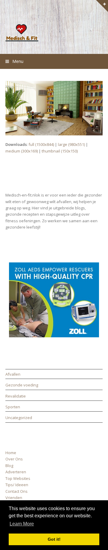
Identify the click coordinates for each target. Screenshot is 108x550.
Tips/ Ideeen (16, 484)
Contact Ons (16, 491)
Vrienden (13, 497)
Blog (9, 465)
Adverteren (15, 472)
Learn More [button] (22, 523)
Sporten (12, 407)
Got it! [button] (54, 539)
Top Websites (17, 478)
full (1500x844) (41, 144)
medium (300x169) (21, 151)
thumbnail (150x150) (60, 151)
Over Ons (14, 459)
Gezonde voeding (21, 385)
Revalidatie (15, 396)
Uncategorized (18, 417)
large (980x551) (71, 144)
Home (10, 452)
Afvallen (12, 374)
